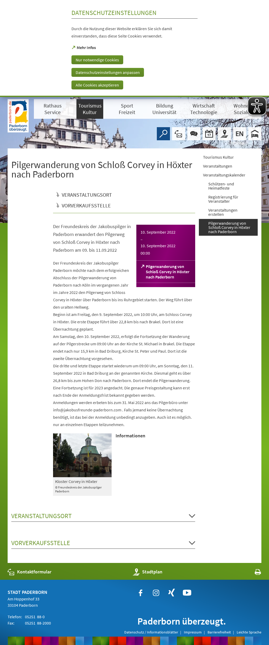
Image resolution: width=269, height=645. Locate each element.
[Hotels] (254, 133)
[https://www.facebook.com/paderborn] (140, 593)
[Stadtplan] (224, 133)
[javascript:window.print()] (253, 573)
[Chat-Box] (193, 133)
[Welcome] (239, 133)
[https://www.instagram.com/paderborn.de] (156, 593)
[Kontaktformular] (178, 133)
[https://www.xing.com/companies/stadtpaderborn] (171, 593)
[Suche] (163, 133)
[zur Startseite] (18, 115)
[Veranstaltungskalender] (209, 133)
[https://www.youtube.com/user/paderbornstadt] (187, 593)
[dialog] (134, 48)
